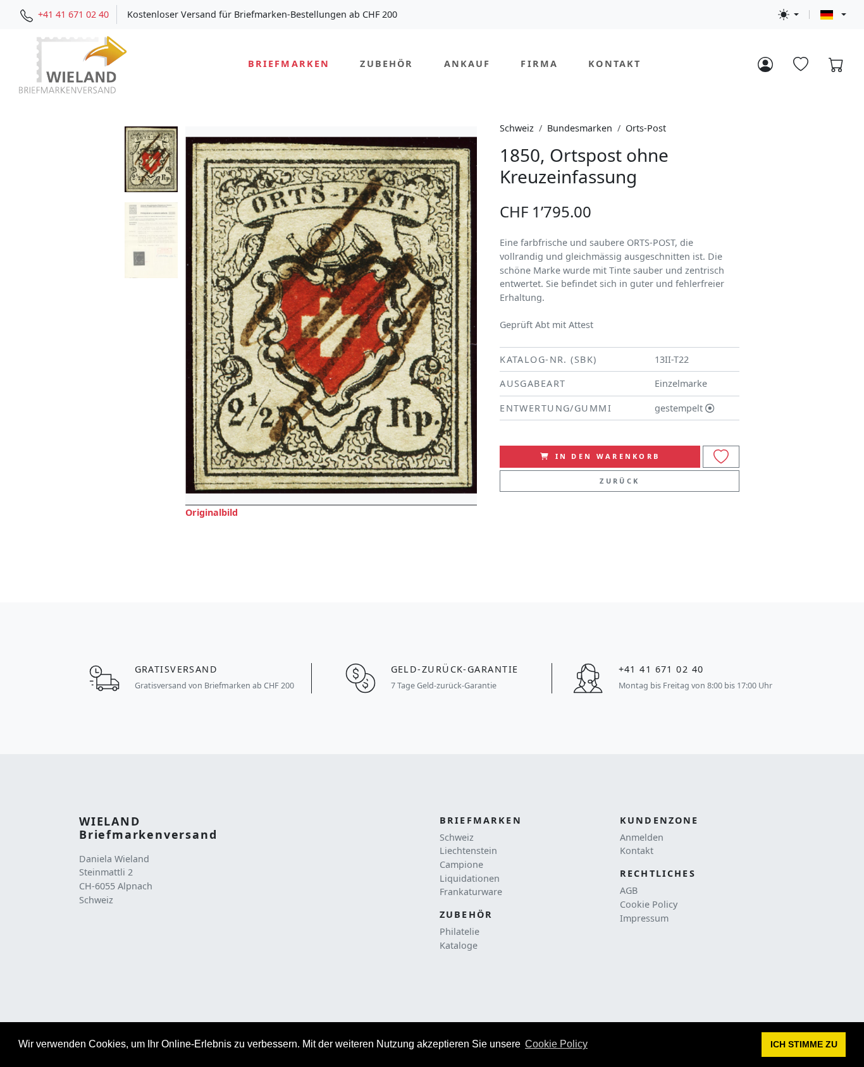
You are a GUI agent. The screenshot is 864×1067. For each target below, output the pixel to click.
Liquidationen (470, 878)
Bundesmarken (579, 128)
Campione (461, 864)
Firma (539, 64)
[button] (804, 1045)
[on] (721, 457)
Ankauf (467, 64)
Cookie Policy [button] (556, 1044)
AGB (629, 890)
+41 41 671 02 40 (73, 14)
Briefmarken (289, 64)
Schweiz (517, 128)
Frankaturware (471, 892)
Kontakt (614, 64)
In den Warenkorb (607, 456)
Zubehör (386, 64)
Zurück (619, 480)
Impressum (644, 918)
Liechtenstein (468, 850)
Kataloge (459, 945)
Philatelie (459, 931)
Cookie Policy (648, 904)
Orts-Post (646, 128)
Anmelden (641, 837)
